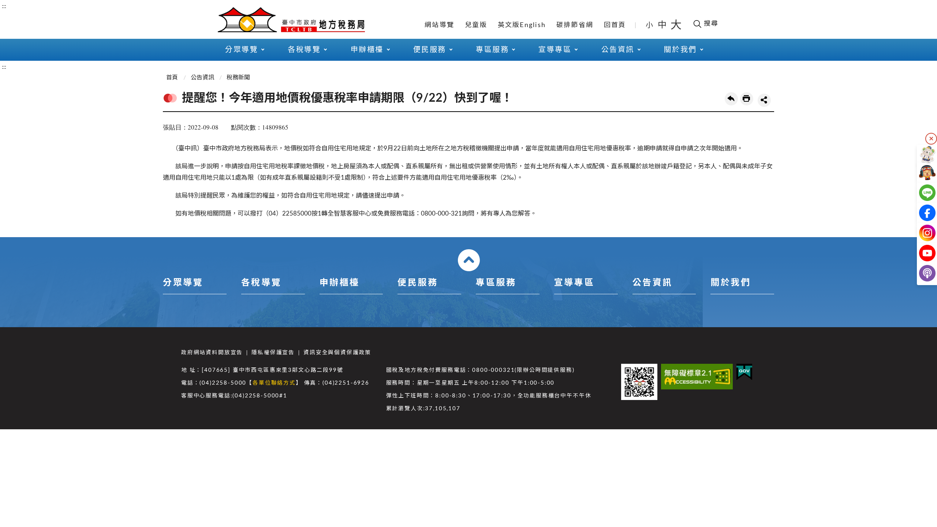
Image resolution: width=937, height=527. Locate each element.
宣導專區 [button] (554, 49)
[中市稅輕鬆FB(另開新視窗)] (921, 213)
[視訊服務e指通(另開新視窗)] (921, 172)
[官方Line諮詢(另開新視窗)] (921, 193)
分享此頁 (764, 100)
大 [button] (676, 25)
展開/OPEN (469, 260)
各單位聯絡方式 (274, 383)
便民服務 (417, 283)
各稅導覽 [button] (304, 49)
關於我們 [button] (680, 49)
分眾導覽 (183, 283)
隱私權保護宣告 (273, 352)
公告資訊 (202, 78)
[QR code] (639, 382)
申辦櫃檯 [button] (367, 49)
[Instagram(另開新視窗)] (921, 233)
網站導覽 (439, 25)
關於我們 (730, 283)
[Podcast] (921, 273)
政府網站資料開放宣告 (212, 352)
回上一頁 (731, 98)
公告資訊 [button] (617, 49)
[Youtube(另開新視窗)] (921, 253)
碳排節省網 (574, 25)
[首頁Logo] (291, 19)
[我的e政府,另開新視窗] (744, 372)
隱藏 (931, 139)
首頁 (172, 78)
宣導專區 (574, 283)
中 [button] (663, 25)
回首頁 (615, 25)
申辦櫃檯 (340, 283)
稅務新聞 (238, 78)
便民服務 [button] (429, 49)
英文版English (522, 25)
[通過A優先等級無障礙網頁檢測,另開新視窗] (697, 376)
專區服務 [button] (492, 49)
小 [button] (650, 25)
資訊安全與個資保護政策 (337, 352)
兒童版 (476, 25)
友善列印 (746, 98)
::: (4, 6)
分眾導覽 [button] (241, 49)
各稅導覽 (261, 283)
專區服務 (496, 283)
